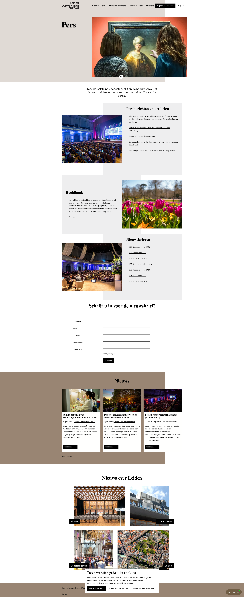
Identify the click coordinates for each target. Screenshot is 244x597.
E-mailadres (77, 350)
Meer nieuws (67, 456)
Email (75, 329)
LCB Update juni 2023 (137, 276)
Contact (72, 217)
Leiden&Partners (82, 588)
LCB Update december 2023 (140, 264)
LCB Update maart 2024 (138, 259)
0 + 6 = (76, 336)
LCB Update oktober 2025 (139, 247)
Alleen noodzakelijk (117, 588)
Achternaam (78, 343)
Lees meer (68, 447)
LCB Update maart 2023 (138, 281)
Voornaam (77, 322)
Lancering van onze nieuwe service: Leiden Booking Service (152, 151)
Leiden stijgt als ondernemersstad (142, 136)
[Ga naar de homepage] (70, 5)
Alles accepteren (95, 588)
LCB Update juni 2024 (137, 253)
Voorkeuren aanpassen (141, 588)
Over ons (65, 588)
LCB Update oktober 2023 (139, 270)
